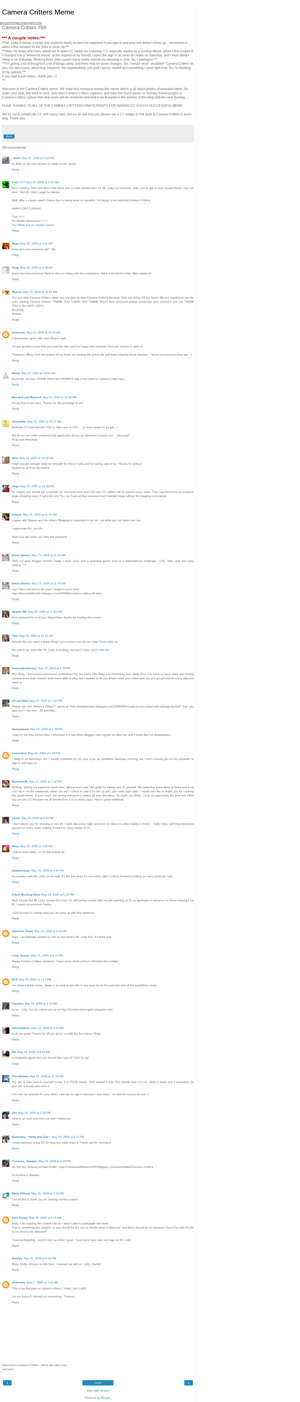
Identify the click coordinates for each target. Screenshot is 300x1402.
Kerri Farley (20, 1217)
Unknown (18, 332)
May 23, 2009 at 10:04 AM (43, 332)
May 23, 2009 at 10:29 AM (36, 458)
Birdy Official (21, 1193)
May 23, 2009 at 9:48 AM (36, 267)
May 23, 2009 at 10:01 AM (40, 292)
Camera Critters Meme (38, 12)
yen (14, 1112)
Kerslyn (17, 1258)
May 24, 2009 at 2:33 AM (41, 1003)
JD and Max (20, 700)
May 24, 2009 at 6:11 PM (68, 1136)
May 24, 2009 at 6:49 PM (54, 1161)
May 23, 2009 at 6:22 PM (47, 955)
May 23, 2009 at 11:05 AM (40, 514)
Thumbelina (20, 1076)
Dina (15, 458)
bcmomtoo (19, 753)
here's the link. (100, 650)
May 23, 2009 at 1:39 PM (46, 729)
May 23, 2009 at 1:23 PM (54, 668)
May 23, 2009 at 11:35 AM (49, 555)
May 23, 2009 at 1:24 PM (45, 700)
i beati (16, 158)
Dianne (17, 514)
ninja (15, 486)
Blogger (106, 1397)
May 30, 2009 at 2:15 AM (47, 1193)
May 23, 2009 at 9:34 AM (42, 182)
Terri (15, 635)
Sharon (17, 292)
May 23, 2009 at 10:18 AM (59, 397)
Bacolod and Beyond (26, 397)
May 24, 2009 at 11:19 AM (46, 1076)
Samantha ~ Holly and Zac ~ (31, 1136)
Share (9, 136)
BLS (15, 979)
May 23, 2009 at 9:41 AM (36, 243)
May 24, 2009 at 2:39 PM (34, 1112)
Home (98, 1382)
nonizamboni (21, 1028)
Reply (15, 169)
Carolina (17, 1003)
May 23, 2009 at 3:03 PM (37, 818)
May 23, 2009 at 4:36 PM (47, 870)
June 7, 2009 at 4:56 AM (42, 1282)
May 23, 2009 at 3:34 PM (36, 846)
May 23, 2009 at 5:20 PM (57, 894)
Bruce (16, 373)
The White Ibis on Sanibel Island (32, 225)
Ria (14, 1052)
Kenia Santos (21, 555)
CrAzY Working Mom (26, 894)
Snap (15, 267)
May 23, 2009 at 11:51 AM (36, 635)
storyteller (19, 421)
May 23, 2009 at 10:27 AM (44, 421)
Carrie (16, 818)
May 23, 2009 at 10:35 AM (37, 486)
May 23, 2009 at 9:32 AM (38, 158)
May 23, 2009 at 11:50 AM (45, 611)
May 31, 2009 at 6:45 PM (40, 1258)
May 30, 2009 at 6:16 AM (45, 1217)
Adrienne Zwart (22, 931)
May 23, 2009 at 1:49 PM (44, 753)
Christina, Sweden (24, 1161)
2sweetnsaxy (21, 870)
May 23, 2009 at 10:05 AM (38, 373)
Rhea (15, 846)
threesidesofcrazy (24, 668)
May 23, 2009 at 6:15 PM (50, 931)
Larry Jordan (21, 955)
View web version (98, 1390)
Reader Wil (19, 611)
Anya (15, 243)
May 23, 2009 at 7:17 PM (35, 979)
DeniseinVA (20, 781)
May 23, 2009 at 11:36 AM (49, 583)
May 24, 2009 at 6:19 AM (47, 1028)
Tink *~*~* (18, 182)
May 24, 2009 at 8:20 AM (34, 1052)
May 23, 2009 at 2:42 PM (45, 781)
